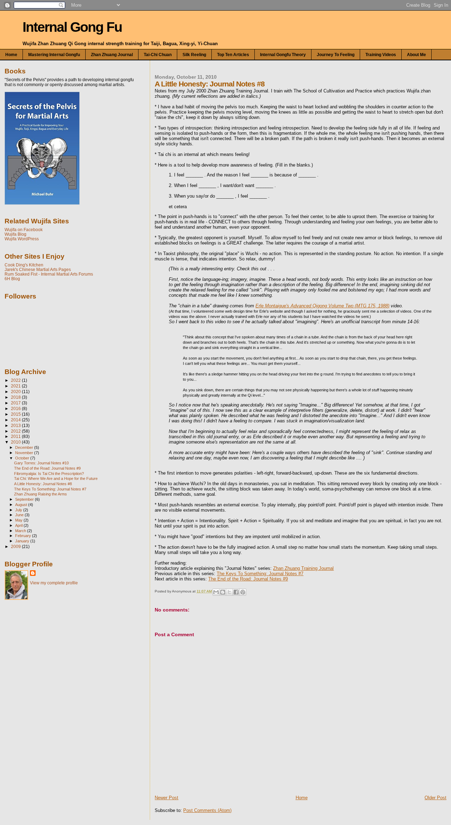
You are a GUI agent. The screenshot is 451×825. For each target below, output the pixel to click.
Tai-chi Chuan (158, 54)
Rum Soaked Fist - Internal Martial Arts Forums (49, 274)
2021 (16, 386)
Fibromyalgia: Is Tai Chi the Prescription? (49, 473)
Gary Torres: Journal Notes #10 (41, 463)
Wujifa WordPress (22, 238)
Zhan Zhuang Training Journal (303, 568)
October (22, 458)
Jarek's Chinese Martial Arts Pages (38, 269)
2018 (16, 397)
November (24, 453)
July (19, 510)
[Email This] (216, 592)
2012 (16, 431)
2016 (16, 408)
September (25, 499)
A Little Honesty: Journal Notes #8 (43, 484)
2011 (16, 436)
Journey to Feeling (335, 54)
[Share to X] (229, 592)
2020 (16, 391)
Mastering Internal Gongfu (54, 54)
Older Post (435, 797)
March (21, 531)
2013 (16, 425)
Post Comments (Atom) (207, 810)
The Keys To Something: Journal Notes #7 (260, 573)
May (19, 520)
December (24, 447)
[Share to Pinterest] (242, 592)
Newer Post (166, 797)
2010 (16, 442)
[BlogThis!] (222, 592)
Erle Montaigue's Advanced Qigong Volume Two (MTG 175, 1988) (322, 305)
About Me (416, 54)
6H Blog (12, 278)
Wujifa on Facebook (24, 229)
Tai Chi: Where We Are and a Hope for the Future (56, 478)
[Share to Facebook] (236, 592)
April (19, 525)
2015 (16, 414)
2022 (16, 380)
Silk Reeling (194, 54)
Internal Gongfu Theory (283, 54)
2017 (16, 403)
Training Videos (380, 54)
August (21, 504)
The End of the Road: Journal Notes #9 (248, 579)
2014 (16, 419)
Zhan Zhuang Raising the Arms (40, 494)
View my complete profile (54, 582)
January (22, 541)
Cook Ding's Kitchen (24, 265)
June (20, 515)
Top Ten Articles (233, 54)
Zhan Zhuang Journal (112, 54)
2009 (16, 546)
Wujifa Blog (15, 234)
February (23, 536)
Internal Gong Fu (72, 27)
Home (11, 54)
